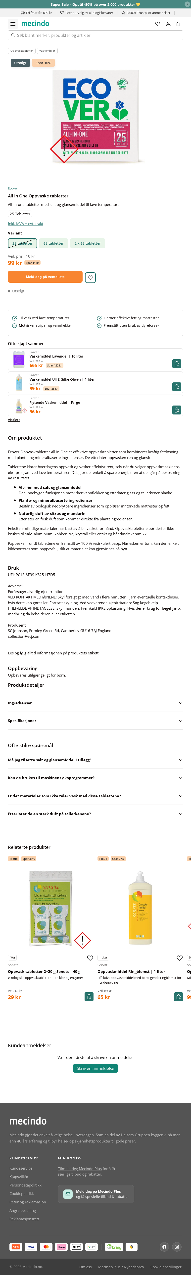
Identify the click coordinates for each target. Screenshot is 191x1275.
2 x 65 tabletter (88, 243)
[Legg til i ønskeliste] (90, 277)
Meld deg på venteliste (45, 277)
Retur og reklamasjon (27, 1202)
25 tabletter (22, 243)
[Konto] (168, 24)
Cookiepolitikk (21, 1193)
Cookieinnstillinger (166, 1267)
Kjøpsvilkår (18, 1176)
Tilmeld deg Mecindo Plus (80, 1168)
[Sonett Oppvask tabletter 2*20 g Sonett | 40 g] (51, 908)
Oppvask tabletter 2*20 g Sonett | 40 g (44, 971)
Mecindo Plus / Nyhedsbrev (121, 1267)
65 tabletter (54, 243)
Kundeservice (20, 1168)
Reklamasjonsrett (24, 1219)
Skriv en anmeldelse (95, 1068)
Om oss (85, 1267)
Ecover (13, 188)
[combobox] (95, 35)
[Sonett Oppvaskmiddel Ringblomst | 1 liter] (140, 908)
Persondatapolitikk (25, 1185)
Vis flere (14, 419)
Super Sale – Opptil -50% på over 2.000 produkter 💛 (95, 4)
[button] (178, 24)
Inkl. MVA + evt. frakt (25, 223)
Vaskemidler (47, 50)
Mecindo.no (32, 1267)
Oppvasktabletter (21, 50)
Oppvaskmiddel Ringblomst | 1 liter (131, 971)
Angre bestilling (22, 1210)
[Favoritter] (157, 24)
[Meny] (13, 24)
